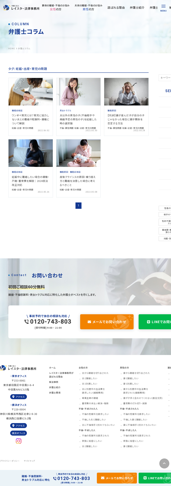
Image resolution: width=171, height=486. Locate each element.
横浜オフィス (18, 433)
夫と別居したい (89, 383)
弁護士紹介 (137, 7)
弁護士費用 (157, 7)
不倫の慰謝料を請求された (95, 435)
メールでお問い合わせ (109, 321)
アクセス (20, 396)
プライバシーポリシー (10, 460)
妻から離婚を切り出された (136, 373)
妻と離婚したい (130, 378)
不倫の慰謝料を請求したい (95, 414)
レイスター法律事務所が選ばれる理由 (61, 374)
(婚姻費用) (93, 390)
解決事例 (53, 382)
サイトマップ (29, 460)
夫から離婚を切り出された (95, 373)
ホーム (52, 367)
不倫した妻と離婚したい (135, 419)
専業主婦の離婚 (90, 398)
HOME (11, 48)
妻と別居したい (130, 383)
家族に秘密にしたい (92, 440)
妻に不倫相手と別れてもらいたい (139, 424)
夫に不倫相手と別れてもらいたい (98, 424)
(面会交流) (143, 398)
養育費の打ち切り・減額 (135, 403)
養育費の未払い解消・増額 (95, 403)
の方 (56, 7)
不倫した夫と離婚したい (94, 419)
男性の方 (124, 367)
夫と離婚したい (89, 378)
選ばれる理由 (116, 7)
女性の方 (83, 367)
